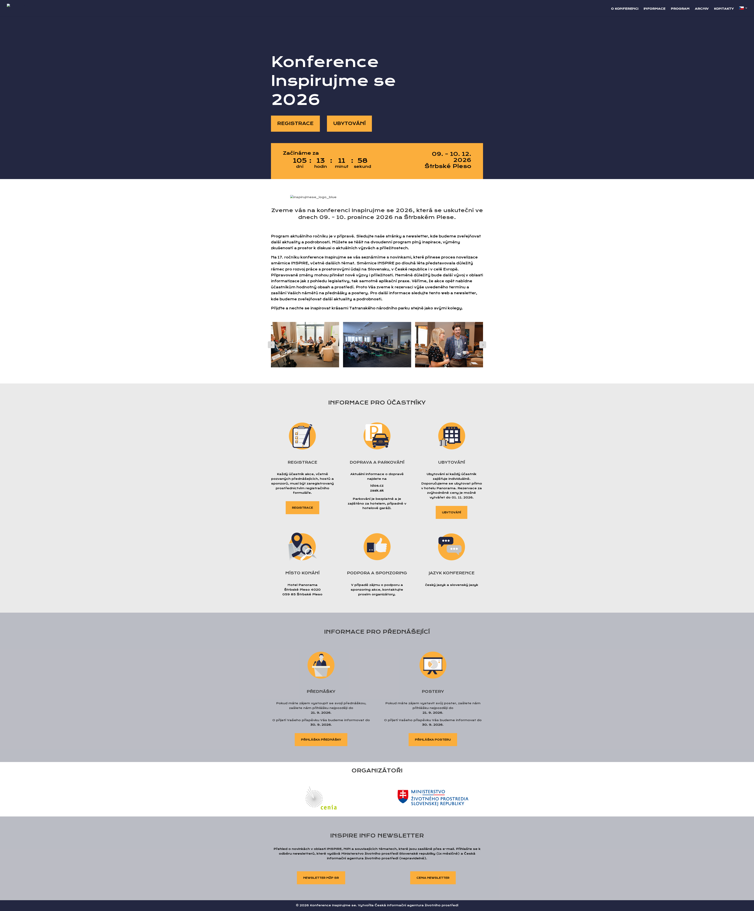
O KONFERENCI (624, 8)
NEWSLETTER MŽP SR (321, 877)
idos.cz (377, 485)
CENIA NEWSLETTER (432, 877)
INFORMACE (654, 8)
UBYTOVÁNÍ (349, 123)
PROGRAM (680, 8)
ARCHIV (702, 8)
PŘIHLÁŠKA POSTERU (433, 739)
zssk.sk (377, 490)
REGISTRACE (295, 123)
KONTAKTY (724, 8)
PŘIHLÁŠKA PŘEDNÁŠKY (321, 739)
